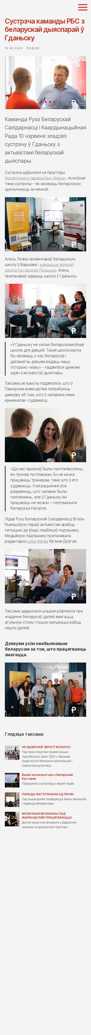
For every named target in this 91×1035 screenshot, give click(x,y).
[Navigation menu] (82, 7)
